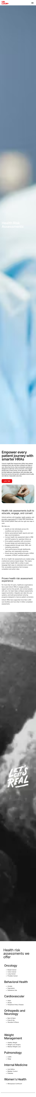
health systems (26, 517)
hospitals (18, 517)
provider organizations (9, 519)
